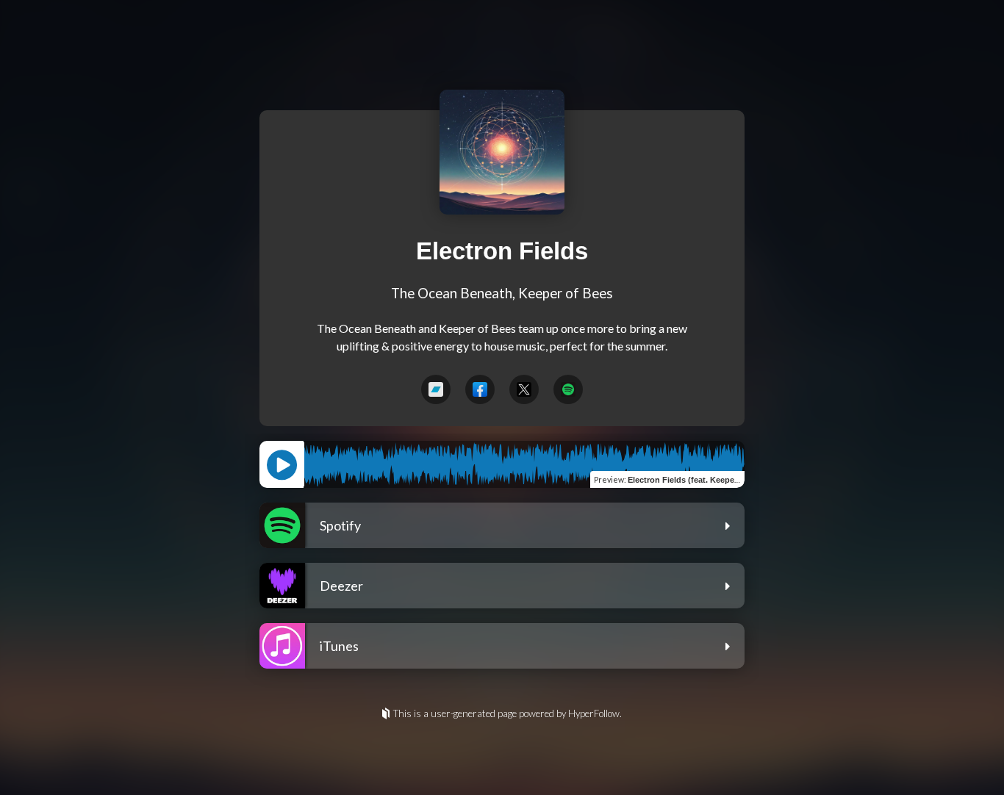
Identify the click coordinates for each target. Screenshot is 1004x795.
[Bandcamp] (436, 389)
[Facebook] (480, 389)
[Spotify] (568, 389)
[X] (524, 389)
